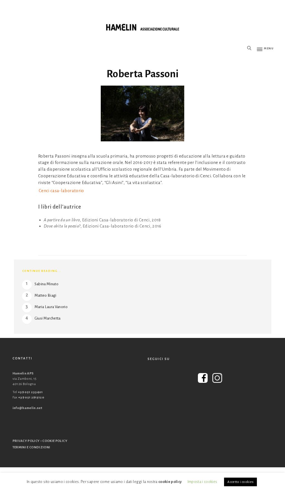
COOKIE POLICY (54, 441)
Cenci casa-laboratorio (61, 190)
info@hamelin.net (27, 408)
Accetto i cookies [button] (240, 482)
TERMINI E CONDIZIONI (31, 447)
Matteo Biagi (45, 295)
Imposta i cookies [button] (202, 482)
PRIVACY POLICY (26, 441)
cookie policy (170, 482)
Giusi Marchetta (48, 318)
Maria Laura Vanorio (51, 307)
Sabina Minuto (47, 284)
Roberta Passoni (142, 73)
